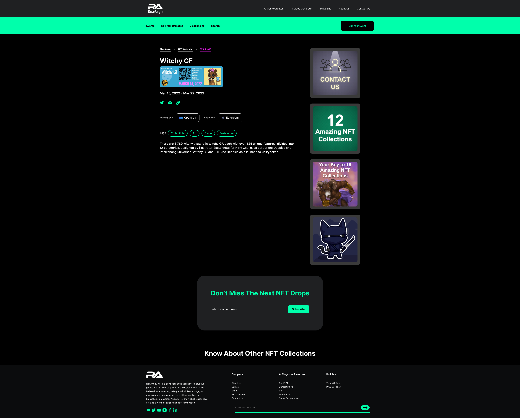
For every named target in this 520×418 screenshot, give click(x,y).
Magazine (325, 8)
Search (215, 25)
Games (235, 387)
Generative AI (286, 387)
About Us (344, 8)
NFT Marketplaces (172, 25)
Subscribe (298, 309)
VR (280, 390)
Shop (234, 390)
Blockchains (197, 25)
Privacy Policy (333, 387)
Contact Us (363, 8)
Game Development (289, 398)
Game (208, 133)
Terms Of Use (333, 383)
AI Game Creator (273, 8)
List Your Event (357, 25)
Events (150, 25)
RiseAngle (165, 49)
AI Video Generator (302, 8)
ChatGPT (283, 383)
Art (194, 133)
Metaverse (227, 133)
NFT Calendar (185, 49)
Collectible (178, 133)
